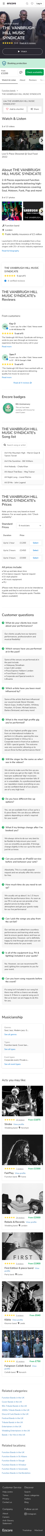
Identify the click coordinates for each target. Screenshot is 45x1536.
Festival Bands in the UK (12, 1418)
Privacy (5, 1498)
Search (27, 1491)
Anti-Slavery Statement (8, 1522)
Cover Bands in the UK (12, 1402)
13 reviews (20, 1120)
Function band (10, 1045)
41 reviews (20, 1361)
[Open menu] (4, 3)
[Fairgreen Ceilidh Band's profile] (22, 1353)
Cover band (23, 1045)
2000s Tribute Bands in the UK (15, 1410)
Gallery (27, 1498)
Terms (5, 1495)
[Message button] (21, 72)
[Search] (27, 3)
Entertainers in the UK (11, 1426)
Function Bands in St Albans (14, 1456)
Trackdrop (27, 1530)
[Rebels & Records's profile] (22, 1207)
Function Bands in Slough (13, 1460)
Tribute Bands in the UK (12, 1422)
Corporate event (11, 1060)
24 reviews (20, 1217)
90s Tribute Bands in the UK (14, 1406)
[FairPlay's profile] (22, 1158)
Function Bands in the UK (13, 1397)
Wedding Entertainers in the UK (16, 1430)
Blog (26, 1502)
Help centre (7, 1491)
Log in (39, 3)
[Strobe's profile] (22, 1109)
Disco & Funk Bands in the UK (15, 1414)
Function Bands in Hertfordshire (16, 1473)
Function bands (9, 90)
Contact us (7, 1502)
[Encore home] (11, 3)
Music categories (31, 1495)
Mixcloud (38, 1530)
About (5, 1513)
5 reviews (20, 1263)
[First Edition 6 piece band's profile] (22, 1255)
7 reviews (20, 1169)
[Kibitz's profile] (22, 1304)
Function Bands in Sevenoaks (15, 1469)
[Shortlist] (32, 3)
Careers (5, 1517)
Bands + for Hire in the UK (13, 1434)
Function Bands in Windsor (14, 1464)
